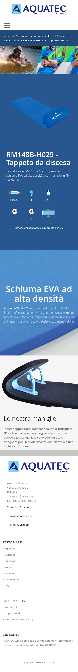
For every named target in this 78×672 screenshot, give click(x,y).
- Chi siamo (9, 561)
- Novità (7, 567)
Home (6, 36)
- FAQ (6, 585)
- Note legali (10, 607)
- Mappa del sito (12, 613)
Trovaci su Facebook (19, 507)
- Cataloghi (9, 555)
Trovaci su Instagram (19, 516)
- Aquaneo (9, 548)
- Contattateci (11, 579)
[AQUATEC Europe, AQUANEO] (39, 9)
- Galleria (8, 573)
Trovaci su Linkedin (18, 524)
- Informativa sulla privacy (18, 619)
